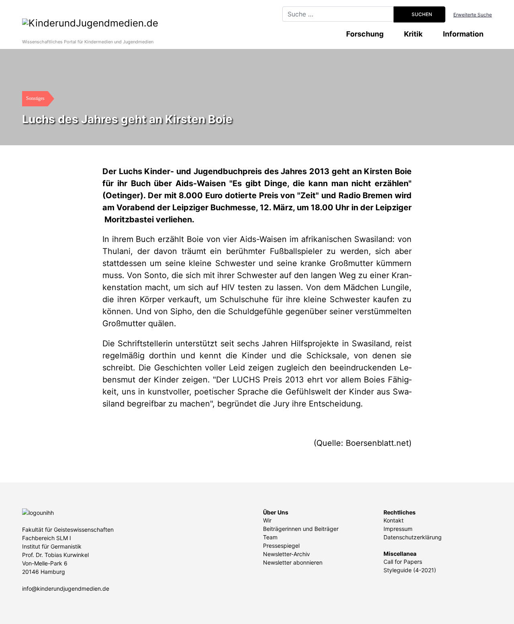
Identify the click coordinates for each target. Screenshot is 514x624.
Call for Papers (402, 561)
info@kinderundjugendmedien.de (65, 588)
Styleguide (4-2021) (409, 570)
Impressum (397, 528)
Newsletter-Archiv (286, 554)
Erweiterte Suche (472, 15)
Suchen (421, 14)
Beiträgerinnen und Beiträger (301, 528)
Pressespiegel (281, 545)
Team (270, 537)
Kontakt (393, 520)
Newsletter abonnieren (292, 562)
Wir (267, 520)
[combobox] (338, 14)
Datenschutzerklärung (412, 537)
